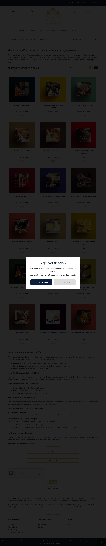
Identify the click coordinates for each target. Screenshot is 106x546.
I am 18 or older (41, 282)
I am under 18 (64, 282)
